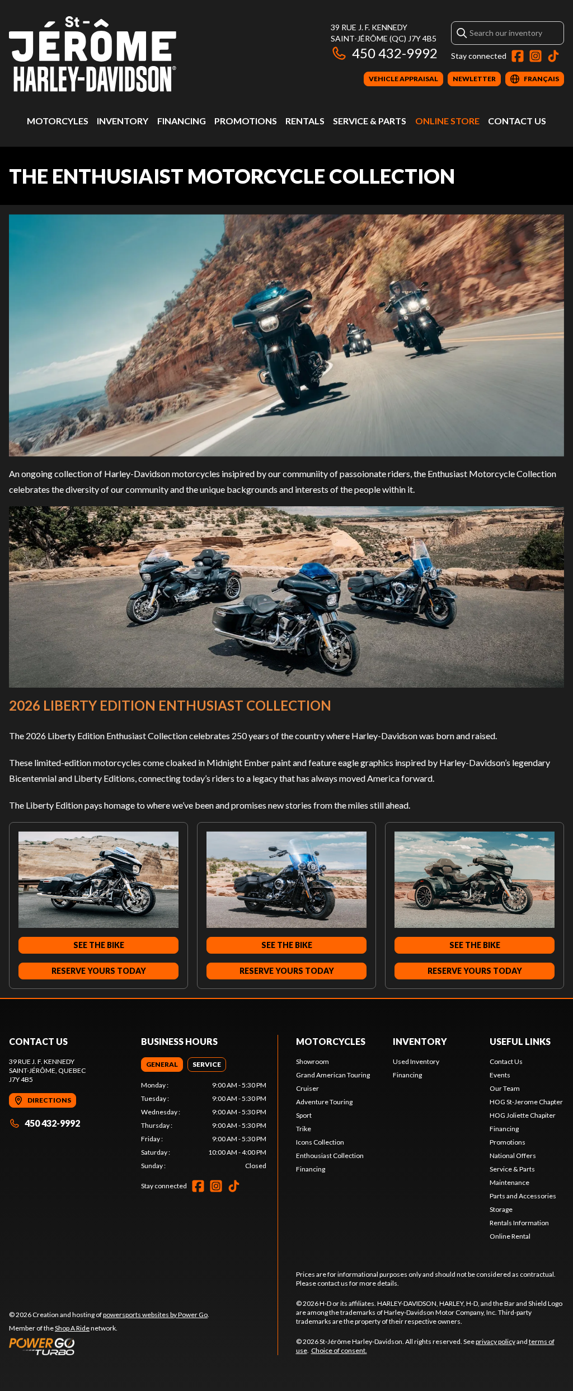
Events (500, 1075)
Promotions (245, 120)
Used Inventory (416, 1061)
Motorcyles (57, 120)
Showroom (312, 1061)
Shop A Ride (72, 1328)
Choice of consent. (339, 1350)
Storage (501, 1209)
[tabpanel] (203, 1125)
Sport (304, 1115)
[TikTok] (553, 56)
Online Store (447, 120)
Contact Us (517, 120)
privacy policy (495, 1341)
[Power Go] (109, 1346)
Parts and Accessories (523, 1196)
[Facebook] (517, 56)
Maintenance (509, 1182)
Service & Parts (369, 120)
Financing (181, 120)
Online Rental (510, 1236)
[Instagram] (535, 56)
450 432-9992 (395, 53)
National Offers (513, 1155)
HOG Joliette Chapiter (523, 1115)
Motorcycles (330, 1041)
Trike (303, 1128)
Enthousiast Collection (330, 1155)
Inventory (122, 120)
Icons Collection (320, 1142)
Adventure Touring (324, 1102)
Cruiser (307, 1088)
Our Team (505, 1088)
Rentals (305, 120)
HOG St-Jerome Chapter (526, 1102)
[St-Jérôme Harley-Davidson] (92, 54)
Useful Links (520, 1041)
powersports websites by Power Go (155, 1314)
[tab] (162, 1064)
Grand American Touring (333, 1075)
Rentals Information (519, 1223)
